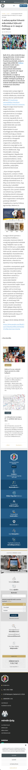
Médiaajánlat (4, 730)
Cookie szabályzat (13, 767)
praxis (9, 32)
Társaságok (6, 607)
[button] (25, 745)
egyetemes (8, 365)
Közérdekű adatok (6, 705)
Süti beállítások (14, 764)
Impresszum (4, 727)
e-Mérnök (24, 5)
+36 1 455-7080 (8, 690)
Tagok (4, 604)
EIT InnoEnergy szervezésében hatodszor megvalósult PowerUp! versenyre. (14, 102)
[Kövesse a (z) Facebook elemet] (2, 1)
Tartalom (5, 610)
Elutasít (14, 759)
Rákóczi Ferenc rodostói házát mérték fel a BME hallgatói (12, 371)
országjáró (7, 413)
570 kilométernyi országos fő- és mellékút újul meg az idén (13, 419)
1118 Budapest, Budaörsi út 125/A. (14, 694)
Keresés (14, 615)
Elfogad (14, 755)
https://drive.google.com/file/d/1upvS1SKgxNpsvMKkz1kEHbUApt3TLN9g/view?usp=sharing (13, 326)
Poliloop (20, 63)
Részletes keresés (14, 618)
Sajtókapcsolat (5, 725)
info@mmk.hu (6, 685)
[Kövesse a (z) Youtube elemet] (4, 1)
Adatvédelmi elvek (5, 733)
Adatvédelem (4, 703)
